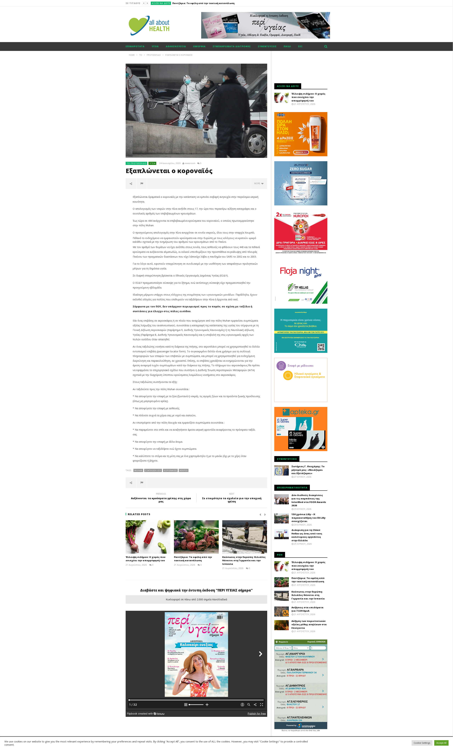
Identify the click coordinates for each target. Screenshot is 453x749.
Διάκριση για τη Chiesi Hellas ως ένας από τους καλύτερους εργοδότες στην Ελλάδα (306, 535)
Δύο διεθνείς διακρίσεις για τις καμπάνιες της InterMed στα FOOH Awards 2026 (308, 500)
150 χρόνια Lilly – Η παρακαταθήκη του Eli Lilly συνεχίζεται (308, 518)
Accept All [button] (441, 742)
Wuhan (138, 470)
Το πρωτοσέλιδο (137, 163)
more (257, 183)
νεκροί (184, 470)
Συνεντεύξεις (267, 46)
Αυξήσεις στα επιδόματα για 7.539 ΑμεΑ (307, 609)
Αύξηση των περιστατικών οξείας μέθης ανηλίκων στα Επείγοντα (309, 624)
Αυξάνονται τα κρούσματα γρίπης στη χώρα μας (161, 498)
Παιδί (287, 46)
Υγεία (155, 46)
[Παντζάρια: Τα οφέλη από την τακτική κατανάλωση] (196, 537)
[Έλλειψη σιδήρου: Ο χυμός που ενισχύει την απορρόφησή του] (148, 537)
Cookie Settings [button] (422, 742)
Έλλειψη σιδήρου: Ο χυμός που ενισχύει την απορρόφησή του (145, 558)
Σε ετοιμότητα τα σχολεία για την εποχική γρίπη (232, 498)
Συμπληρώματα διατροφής (232, 46)
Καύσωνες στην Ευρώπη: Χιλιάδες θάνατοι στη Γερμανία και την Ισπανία (216, 3)
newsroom (190, 163)
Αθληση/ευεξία (176, 46)
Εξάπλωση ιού (153, 470)
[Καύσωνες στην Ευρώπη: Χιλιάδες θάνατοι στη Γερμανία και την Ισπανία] (244, 537)
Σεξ (300, 46)
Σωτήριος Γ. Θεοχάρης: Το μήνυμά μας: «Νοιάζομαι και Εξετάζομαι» (308, 470)
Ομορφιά (199, 46)
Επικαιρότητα (135, 46)
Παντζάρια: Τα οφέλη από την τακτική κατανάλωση (193, 558)
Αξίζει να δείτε (161, 3)
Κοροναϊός (170, 470)
